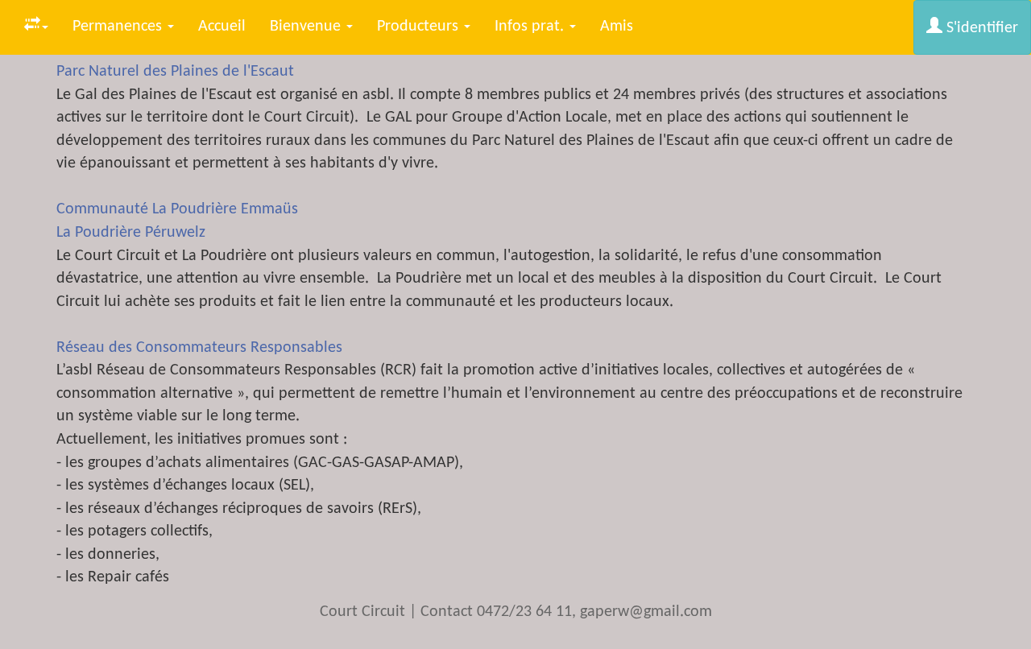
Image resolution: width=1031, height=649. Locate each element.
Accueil (222, 27)
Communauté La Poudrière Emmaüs (177, 209)
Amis (616, 27)
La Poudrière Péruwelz (130, 233)
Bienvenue (307, 27)
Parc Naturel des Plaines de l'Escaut (175, 72)
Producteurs (419, 27)
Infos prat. (531, 27)
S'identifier (980, 28)
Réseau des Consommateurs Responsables (199, 348)
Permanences (119, 27)
